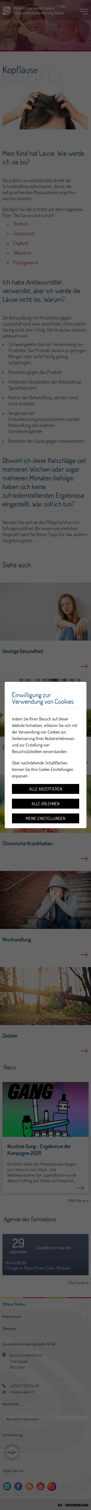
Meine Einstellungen (45, 818)
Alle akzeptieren (45, 789)
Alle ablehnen (45, 803)
